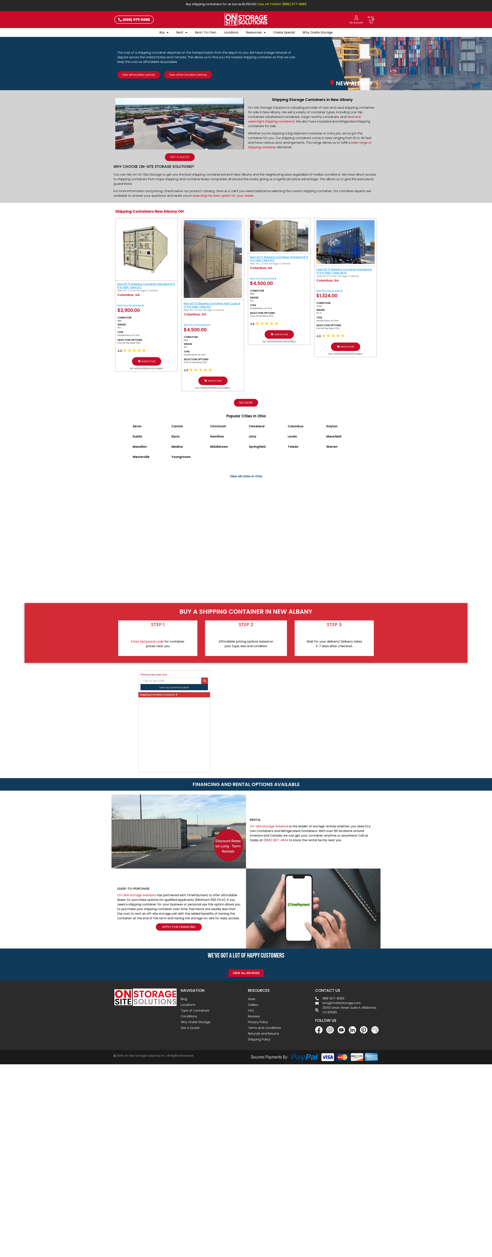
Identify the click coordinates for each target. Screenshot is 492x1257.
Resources (254, 32)
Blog (184, 999)
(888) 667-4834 (275, 840)
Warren (331, 447)
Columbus (295, 426)
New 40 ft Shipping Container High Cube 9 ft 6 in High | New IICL (212, 305)
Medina (177, 447)
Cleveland (256, 426)
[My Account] (356, 17)
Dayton (331, 426)
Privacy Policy (258, 1022)
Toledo (293, 447)
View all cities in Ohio (246, 476)
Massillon (140, 447)
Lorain (292, 436)
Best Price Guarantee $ (130, 305)
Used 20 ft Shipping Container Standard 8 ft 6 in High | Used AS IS (344, 271)
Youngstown (181, 457)
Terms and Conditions (264, 1028)
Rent (179, 32)
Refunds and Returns (263, 1033)
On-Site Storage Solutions (269, 826)
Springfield (257, 447)
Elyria (175, 436)
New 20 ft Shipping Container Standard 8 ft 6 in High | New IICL (146, 285)
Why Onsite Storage (318, 32)
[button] (146, 361)
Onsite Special (284, 32)
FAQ (251, 1010)
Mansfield (333, 436)
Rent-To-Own (205, 32)
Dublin (137, 436)
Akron (137, 426)
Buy (162, 32)
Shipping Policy (259, 1039)
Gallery (253, 1005)
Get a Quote (190, 1028)
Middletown (219, 447)
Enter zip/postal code (147, 641)
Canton (177, 426)
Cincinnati (218, 426)
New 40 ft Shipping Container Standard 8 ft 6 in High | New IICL (279, 258)
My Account (356, 22)
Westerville (141, 457)
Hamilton (217, 436)
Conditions (189, 1016)
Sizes (251, 999)
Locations (231, 32)
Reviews (254, 1016)
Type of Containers (195, 1010)
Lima (252, 436)
